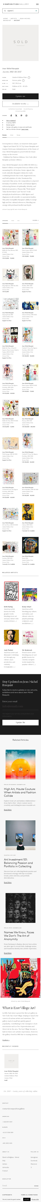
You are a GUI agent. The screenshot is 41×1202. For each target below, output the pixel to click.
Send (36, 1186)
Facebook (34, 1161)
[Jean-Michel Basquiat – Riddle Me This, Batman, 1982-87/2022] (10, 237)
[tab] (5, 222)
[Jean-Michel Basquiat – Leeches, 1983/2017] (10, 545)
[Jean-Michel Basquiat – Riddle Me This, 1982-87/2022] (10, 407)
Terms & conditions (29, 1195)
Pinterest (34, 1164)
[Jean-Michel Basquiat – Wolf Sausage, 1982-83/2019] (10, 441)
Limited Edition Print (19, 77)
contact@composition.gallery (13, 1109)
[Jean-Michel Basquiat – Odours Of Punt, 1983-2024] (30, 304)
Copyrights (7, 1195)
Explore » (5, 1040)
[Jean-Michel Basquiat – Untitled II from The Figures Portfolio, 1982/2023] (10, 372)
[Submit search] (36, 11)
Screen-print (16, 80)
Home (5, 18)
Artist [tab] (11, 135)
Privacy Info (35, 1199)
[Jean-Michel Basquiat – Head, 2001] (30, 545)
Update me (20, 96)
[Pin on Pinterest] (21, 116)
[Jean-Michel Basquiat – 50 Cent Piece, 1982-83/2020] (10, 512)
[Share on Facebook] (11, 116)
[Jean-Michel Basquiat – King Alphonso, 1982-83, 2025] (10, 272)
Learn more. (25, 129)
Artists (14, 18)
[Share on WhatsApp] (26, 116)
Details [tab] (4, 135)
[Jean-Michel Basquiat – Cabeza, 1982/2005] (30, 512)
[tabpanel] (20, 176)
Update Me (20, 722)
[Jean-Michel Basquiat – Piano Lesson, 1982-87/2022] (30, 237)
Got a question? (11, 120)
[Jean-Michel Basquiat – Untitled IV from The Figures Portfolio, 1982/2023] (30, 441)
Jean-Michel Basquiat (10, 68)
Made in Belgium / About (10, 1157)
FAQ (3, 1161)
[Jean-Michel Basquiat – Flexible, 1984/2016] (30, 272)
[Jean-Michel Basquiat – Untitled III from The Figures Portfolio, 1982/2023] (10, 476)
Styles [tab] (18, 135)
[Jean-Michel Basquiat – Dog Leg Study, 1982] (10, 304)
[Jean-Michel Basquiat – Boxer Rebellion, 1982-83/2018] (30, 476)
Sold (13, 89)
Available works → (20, 104)
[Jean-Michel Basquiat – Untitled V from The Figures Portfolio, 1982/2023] (30, 335)
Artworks (5, 1167)
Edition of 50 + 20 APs (19, 86)
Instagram (34, 1157)
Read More (8, 810)
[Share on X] (16, 116)
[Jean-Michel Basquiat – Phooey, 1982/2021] (30, 407)
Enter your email (9, 701)
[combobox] (20, 11)
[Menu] (37, 4)
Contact (5, 1171)
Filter (35, 220)
